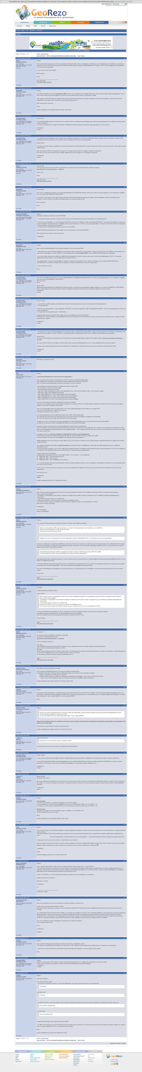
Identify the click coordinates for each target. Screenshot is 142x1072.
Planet (43, 26)
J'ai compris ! (118, 1)
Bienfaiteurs (76, 1059)
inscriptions (58, 50)
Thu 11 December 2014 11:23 (23, 135)
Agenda (32, 1054)
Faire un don (114, 1059)
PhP (17, 373)
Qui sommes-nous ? (79, 1056)
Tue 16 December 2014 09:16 (23, 187)
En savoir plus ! (128, 1)
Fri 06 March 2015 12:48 (22, 774)
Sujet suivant (81, 56)
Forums (19, 26)
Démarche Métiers (50, 1059)
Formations (48, 1057)
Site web (18, 68)
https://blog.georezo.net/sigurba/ (45, 579)
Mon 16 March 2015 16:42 (22, 897)
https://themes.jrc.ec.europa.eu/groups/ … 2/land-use (50, 169)
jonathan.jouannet (21, 900)
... (88, 1063)
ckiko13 (18, 689)
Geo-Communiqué (64, 1056)
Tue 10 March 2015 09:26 (22, 824)
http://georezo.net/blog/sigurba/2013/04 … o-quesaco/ (50, 638)
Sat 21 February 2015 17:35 (23, 629)
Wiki (35, 26)
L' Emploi (62, 22)
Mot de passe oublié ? (121, 5)
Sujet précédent (41, 56)
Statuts (75, 1064)
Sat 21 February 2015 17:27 (23, 584)
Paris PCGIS (33, 1059)
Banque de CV (49, 1056)
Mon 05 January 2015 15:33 (23, 329)
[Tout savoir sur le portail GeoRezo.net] (126, 23)
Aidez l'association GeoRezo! (44, 82)
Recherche (32, 30)
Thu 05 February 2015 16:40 (23, 486)
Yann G (18, 489)
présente (87, 50)
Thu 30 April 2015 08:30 (22, 958)
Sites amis (52, 26)
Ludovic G (19, 738)
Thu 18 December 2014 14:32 (23, 242)
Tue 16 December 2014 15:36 (23, 211)
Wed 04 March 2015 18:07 (22, 735)
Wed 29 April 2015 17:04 (22, 938)
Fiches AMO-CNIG (35, 1057)
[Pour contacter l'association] (121, 23)
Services (90, 1059)
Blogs (28, 26)
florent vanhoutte (21, 863)
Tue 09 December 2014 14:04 (23, 88)
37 (27, 54)
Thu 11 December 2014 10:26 (23, 115)
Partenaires (76, 1061)
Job (89, 1056)
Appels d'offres (63, 1057)
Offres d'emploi (49, 1054)
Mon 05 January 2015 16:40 (23, 357)
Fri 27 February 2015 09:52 (23, 687)
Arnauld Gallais (20, 118)
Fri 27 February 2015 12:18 (23, 705)
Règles (23, 30)
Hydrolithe (19, 90)
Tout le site (91, 1054)
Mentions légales (114, 1061)
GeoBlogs (91, 1061)
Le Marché (80, 22)
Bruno (18, 60)
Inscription (39, 30)
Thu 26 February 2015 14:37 (23, 665)
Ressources (43, 22)
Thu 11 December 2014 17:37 (23, 163)
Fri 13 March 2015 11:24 (22, 860)
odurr (17, 827)
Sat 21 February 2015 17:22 (23, 517)
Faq (27, 30)
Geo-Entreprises (63, 1054)
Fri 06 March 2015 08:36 (22, 752)
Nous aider (76, 1057)
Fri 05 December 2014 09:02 (23, 58)
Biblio (31, 1056)
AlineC (18, 520)
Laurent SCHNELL (21, 214)
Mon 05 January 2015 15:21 (23, 298)
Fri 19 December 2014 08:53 (23, 275)
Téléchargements (35, 1061)
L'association (77, 1054)
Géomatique (45, 54)
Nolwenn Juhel (20, 668)
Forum (18, 30)
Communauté (24, 22)
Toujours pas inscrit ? (111, 5)
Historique (76, 1063)
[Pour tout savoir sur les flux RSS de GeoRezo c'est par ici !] (123, 23)
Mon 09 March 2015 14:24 (22, 795)
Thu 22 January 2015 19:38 (23, 371)
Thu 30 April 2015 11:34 (22, 973)
